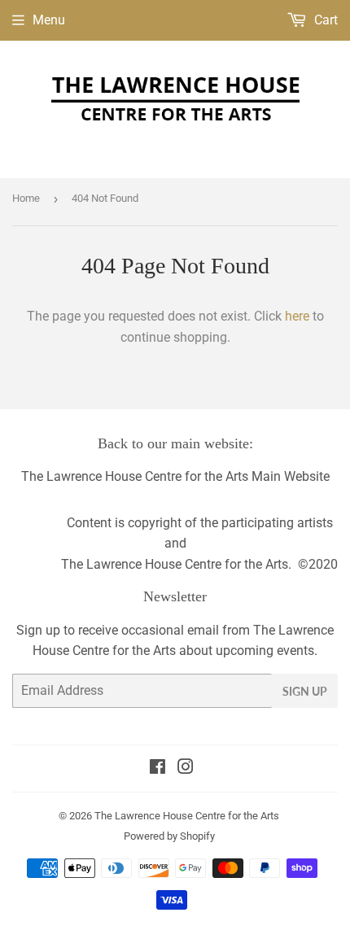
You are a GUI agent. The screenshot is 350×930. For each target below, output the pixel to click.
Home (26, 198)
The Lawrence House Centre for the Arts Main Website (175, 476)
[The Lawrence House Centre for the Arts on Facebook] (157, 768)
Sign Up (304, 691)
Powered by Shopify (169, 836)
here (297, 316)
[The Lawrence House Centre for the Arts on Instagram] (185, 768)
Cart (324, 20)
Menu (49, 20)
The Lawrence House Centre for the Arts (186, 816)
